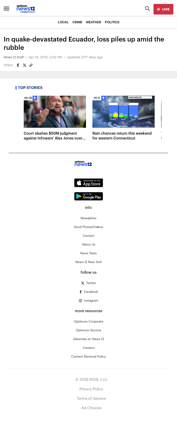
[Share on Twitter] (24, 65)
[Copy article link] (31, 65)
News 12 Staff (14, 57)
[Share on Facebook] (18, 65)
